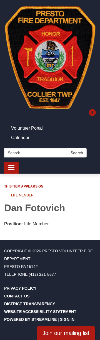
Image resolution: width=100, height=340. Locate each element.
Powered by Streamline (30, 319)
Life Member (22, 195)
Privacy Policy (20, 288)
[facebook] (92, 114)
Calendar (20, 137)
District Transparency (29, 304)
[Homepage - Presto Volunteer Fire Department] (50, 57)
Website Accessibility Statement (40, 311)
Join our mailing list (65, 333)
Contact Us (16, 296)
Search (77, 153)
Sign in (67, 319)
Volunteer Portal (27, 128)
